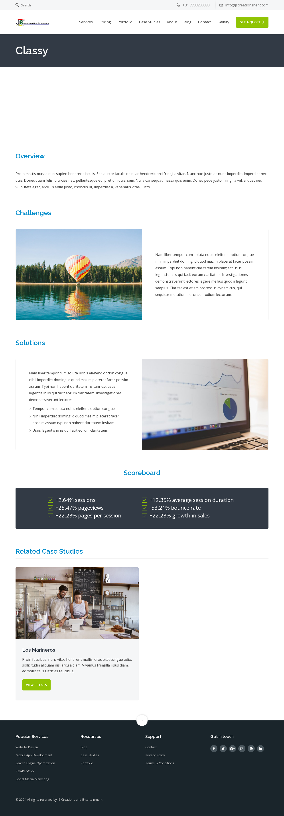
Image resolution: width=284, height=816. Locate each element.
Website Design (27, 747)
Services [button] (86, 22)
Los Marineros (38, 650)
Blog (84, 747)
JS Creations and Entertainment (80, 799)
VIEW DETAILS (36, 685)
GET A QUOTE (250, 22)
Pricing (105, 22)
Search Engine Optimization (35, 763)
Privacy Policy (155, 755)
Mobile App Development (34, 755)
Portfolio (125, 22)
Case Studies (149, 22)
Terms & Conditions (159, 763)
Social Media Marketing (32, 779)
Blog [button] (187, 22)
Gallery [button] (223, 22)
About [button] (172, 22)
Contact (204, 22)
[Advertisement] (142, 100)
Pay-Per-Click (25, 771)
